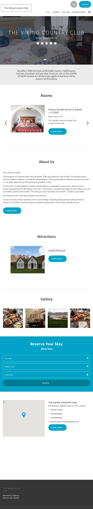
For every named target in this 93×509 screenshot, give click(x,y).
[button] (89, 12)
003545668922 (56, 414)
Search (45, 383)
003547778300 (56, 410)
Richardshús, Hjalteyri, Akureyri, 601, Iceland (66, 406)
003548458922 (56, 417)
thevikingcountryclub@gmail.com (65, 421)
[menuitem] (48, 12)
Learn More (56, 131)
